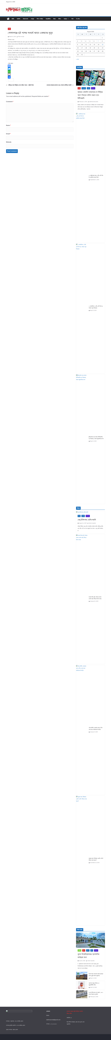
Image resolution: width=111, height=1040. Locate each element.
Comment (9, 101)
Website (8, 142)
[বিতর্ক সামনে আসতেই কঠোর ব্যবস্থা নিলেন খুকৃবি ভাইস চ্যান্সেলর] (81, 976)
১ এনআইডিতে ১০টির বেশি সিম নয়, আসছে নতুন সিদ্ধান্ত (96, 307)
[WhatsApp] (40, 71)
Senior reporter (92, 523)
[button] (68, 19)
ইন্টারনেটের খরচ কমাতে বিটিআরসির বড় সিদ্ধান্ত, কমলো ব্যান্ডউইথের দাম (96, 437)
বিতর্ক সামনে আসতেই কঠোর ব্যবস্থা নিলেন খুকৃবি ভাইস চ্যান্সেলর (96, 974)
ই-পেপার (78, 19)
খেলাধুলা (32, 19)
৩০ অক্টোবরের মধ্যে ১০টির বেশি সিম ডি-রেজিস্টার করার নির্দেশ (96, 176)
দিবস (72, 19)
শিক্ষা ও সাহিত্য (40, 19)
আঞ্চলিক (18, 19)
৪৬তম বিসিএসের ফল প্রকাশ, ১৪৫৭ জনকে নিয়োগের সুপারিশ (96, 993)
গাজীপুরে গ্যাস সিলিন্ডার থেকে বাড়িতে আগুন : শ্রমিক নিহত (21, 85)
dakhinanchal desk (93, 101)
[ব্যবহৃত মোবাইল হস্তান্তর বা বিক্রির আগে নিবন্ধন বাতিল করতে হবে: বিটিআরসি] (90, 77)
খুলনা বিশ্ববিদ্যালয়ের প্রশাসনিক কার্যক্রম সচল (88, 955)
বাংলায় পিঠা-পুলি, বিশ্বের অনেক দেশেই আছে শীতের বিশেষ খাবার (95, 597)
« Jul (77, 59)
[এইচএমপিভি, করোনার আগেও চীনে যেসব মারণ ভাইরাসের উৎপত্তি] (81, 730)
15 (102, 44)
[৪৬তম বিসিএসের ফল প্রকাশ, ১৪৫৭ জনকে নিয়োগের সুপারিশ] (81, 994)
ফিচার (54, 19)
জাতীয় (13, 19)
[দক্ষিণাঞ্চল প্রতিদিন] (8, 19)
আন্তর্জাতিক (48, 19)
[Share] (40, 77)
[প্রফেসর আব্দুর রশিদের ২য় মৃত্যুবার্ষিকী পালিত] (81, 985)
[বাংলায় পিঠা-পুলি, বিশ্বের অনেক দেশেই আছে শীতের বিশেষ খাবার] (81, 599)
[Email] (40, 74)
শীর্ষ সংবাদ (93, 88)
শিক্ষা (91, 950)
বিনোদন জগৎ (25, 19)
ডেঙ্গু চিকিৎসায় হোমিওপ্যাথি (87, 519)
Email (8, 134)
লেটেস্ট (88, 88)
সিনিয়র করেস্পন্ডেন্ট (21, 36)
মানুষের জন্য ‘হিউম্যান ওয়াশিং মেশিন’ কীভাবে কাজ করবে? (96, 859)
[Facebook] (40, 66)
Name (8, 125)
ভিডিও (59, 19)
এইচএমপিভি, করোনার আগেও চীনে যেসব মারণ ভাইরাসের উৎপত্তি (95, 728)
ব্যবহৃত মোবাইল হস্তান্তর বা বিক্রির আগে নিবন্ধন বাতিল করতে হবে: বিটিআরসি (90, 95)
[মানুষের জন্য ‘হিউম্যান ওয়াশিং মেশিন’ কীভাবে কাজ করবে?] (81, 860)
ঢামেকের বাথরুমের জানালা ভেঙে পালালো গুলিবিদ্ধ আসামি (59, 85)
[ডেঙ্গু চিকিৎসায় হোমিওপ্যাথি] (90, 512)
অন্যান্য (65, 19)
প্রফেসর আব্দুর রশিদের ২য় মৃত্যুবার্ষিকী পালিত (94, 984)
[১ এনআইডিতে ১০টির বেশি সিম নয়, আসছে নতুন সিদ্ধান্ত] (81, 308)
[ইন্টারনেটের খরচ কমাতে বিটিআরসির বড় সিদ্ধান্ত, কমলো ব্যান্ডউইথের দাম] (81, 439)
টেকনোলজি (83, 88)
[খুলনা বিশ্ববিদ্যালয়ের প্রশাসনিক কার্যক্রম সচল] (90, 940)
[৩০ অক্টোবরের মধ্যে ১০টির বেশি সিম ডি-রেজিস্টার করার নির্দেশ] (81, 177)
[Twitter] (40, 68)
